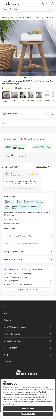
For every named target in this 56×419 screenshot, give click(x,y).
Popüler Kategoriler (12, 334)
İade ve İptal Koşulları (13, 260)
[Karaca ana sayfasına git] (27, 372)
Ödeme (7, 361)
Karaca (7, 306)
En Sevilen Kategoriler (13, 341)
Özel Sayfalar (10, 348)
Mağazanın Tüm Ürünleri (29, 289)
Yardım (7, 313)
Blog (6, 355)
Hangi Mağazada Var (13, 252)
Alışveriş (7, 320)
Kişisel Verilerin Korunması (15, 327)
